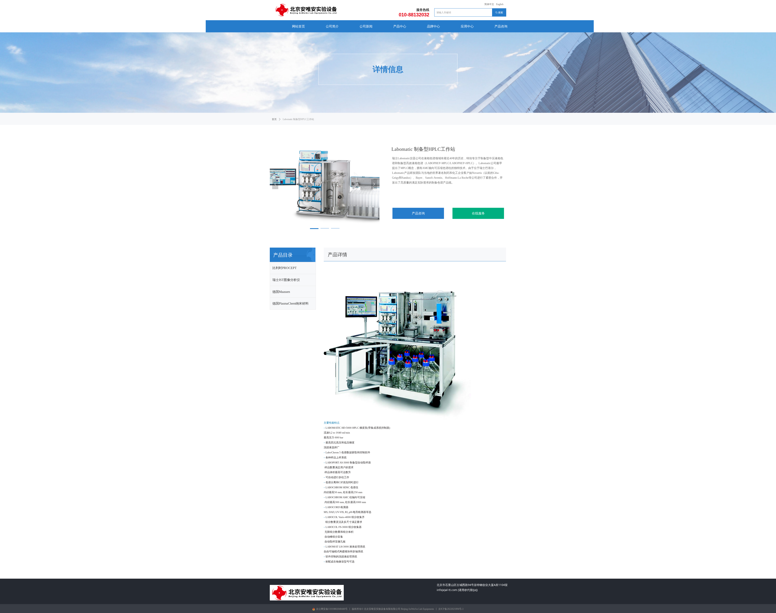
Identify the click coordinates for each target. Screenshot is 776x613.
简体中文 (489, 4)
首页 (274, 119)
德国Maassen (281, 291)
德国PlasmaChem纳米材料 (290, 303)
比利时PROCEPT (284, 268)
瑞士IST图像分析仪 (286, 280)
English (499, 4)
